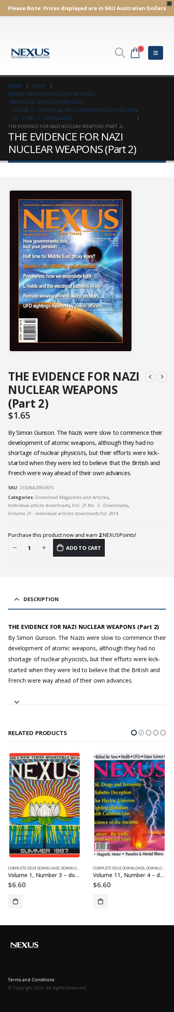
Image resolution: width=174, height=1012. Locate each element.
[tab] (87, 698)
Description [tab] (41, 599)
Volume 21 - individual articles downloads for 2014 (63, 513)
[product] (44, 805)
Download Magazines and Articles (71, 497)
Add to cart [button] (15, 901)
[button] (134, 733)
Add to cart (83, 547)
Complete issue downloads (33, 868)
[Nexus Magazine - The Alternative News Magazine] (30, 53)
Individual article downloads (39, 505)
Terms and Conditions (31, 980)
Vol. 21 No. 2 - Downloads (100, 505)
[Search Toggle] (120, 53)
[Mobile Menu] (155, 53)
